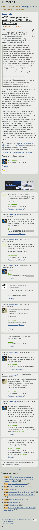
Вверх (34, 520)
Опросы (10, 9)
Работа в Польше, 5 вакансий (18, 486)
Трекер (16, 9)
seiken (10, 294)
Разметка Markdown (24, 519)
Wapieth (10, 342)
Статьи (17, 7)
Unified (11, 489)
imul (9, 320)
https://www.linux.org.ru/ (8, 523)
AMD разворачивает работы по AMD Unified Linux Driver (17, 20)
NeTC (10, 160)
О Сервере (5, 519)
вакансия (11, 26)
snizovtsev (11, 448)
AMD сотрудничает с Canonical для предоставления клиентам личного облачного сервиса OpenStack (19, 479)
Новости (4, 7)
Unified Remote (13, 502)
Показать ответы (13, 234)
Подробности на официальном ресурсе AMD (17, 152)
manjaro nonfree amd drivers (17, 484)
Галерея (11, 7)
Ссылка (5, 166)
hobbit (10, 204)
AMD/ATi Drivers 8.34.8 (16, 499)
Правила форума (13, 519)
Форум (3, 9)
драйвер (18, 26)
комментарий (13, 214)
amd (6, 26)
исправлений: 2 (24, 454)
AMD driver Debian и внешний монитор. (21, 495)
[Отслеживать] (33, 36)
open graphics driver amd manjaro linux (21, 492)
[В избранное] (33, 30)
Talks (10, 14)
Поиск (21, 9)
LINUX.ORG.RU (9, 2)
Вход (35, 7)
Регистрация (27, 7)
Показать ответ (13, 209)
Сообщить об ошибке (7, 521)
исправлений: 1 (19, 431)
